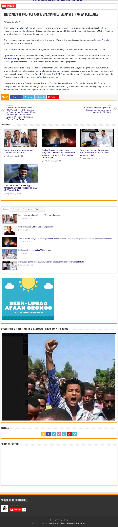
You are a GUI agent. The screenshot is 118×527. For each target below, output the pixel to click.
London (102, 49)
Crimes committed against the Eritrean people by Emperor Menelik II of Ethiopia (98, 109)
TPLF (96, 83)
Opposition (9, 55)
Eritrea (84, 74)
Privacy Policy (80, 523)
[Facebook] (48, 434)
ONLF (54, 74)
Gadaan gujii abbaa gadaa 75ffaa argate (34, 250)
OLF (59, 74)
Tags (37, 209)
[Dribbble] (59, 434)
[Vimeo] (74, 434)
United (101, 31)
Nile (24, 34)
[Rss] (43, 434)
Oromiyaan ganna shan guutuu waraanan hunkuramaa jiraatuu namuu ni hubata (94, 152)
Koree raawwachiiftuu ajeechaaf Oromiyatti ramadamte (19, 151)
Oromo (55, 28)
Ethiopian (8, 31)
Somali (30, 58)
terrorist (23, 43)
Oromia (23, 89)
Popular (16, 209)
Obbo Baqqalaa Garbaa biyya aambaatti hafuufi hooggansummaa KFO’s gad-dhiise (20, 187)
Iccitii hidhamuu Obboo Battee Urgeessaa (35, 227)
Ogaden (20, 28)
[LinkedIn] (64, 434)
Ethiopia (71, 55)
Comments (27, 209)
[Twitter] (54, 434)
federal (7, 62)
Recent (6, 209)
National (28, 28)
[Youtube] (69, 434)
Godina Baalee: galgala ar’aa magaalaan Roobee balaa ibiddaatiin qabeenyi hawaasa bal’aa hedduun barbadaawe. (58, 154)
